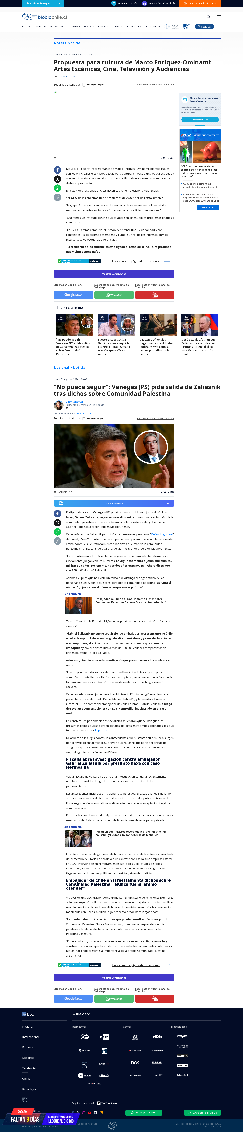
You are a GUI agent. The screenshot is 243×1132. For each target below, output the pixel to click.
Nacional (41, 26)
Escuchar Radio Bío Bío (201, 3)
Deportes (89, 26)
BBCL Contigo (152, 26)
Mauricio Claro (66, 77)
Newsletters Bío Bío (127, 3)
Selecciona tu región (39, 3)
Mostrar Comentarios (114, 273)
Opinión (118, 26)
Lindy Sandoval (74, 401)
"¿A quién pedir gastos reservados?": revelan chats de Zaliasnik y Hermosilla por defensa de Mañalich (131, 833)
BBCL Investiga (133, 26)
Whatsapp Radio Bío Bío (204, 1112)
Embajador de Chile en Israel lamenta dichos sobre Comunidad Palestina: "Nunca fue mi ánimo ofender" (130, 600)
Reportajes (29, 1089)
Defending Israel (162, 534)
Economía (75, 26)
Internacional (58, 26)
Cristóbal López (85, 413)
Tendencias (104, 26)
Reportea (101, 730)
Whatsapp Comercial (146, 1112)
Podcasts (27, 26)
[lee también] (79, 605)
